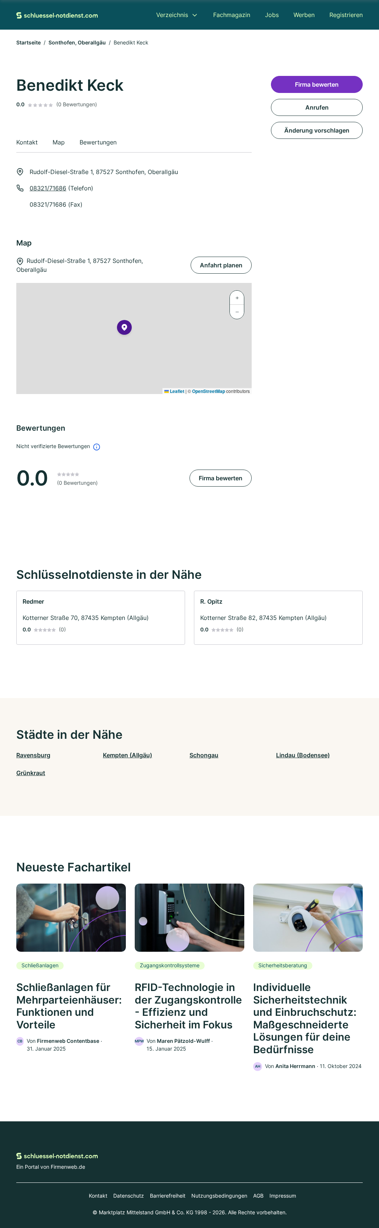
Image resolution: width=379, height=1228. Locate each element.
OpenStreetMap (208, 391)
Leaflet (176, 391)
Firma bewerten (220, 478)
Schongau (204, 755)
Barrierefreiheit (167, 1195)
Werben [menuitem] (304, 15)
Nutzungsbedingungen (219, 1195)
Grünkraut (30, 773)
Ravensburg (33, 755)
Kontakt (98, 1195)
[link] (100, 618)
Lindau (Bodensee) (303, 755)
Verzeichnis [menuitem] (172, 15)
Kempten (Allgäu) (127, 755)
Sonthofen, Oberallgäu (77, 42)
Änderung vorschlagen (316, 130)
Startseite (28, 42)
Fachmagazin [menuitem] (231, 15)
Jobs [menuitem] (272, 15)
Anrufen (317, 107)
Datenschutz (128, 1195)
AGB (258, 1195)
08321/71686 (48, 188)
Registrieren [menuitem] (346, 15)
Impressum (282, 1195)
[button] (124, 328)
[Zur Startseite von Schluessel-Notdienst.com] (57, 14)
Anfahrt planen (221, 265)
